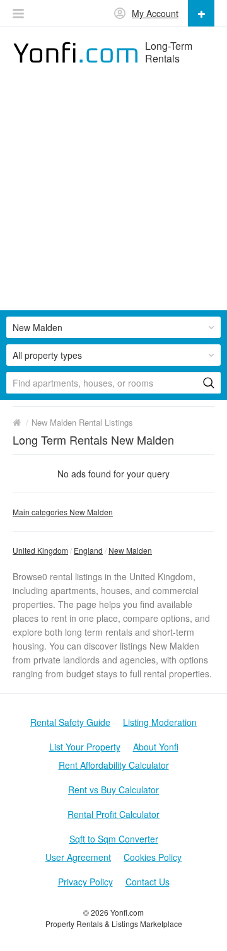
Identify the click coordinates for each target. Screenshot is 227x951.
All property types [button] (47, 355)
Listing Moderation (160, 722)
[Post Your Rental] (201, 13)
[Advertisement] (113, 196)
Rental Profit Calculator (113, 814)
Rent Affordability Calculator (114, 765)
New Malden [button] (37, 327)
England (88, 550)
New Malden (130, 550)
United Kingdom (40, 550)
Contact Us (147, 881)
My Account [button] (155, 13)
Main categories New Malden (63, 511)
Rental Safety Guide (70, 722)
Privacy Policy (85, 881)
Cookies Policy (153, 857)
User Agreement (78, 857)
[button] (18, 13)
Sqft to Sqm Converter (113, 838)
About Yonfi (155, 746)
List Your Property (84, 746)
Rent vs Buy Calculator (113, 789)
